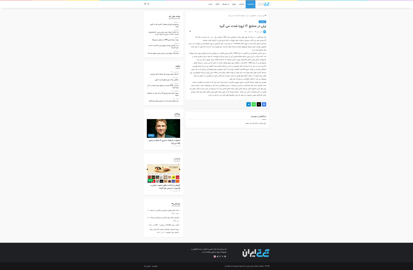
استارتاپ (241, 4)
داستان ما (154, 266)
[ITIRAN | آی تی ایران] (263, 4)
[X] (222, 256)
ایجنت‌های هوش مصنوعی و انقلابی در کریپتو (164, 210)
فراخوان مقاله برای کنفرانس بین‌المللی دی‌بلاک (164, 217)
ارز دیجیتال (225, 4)
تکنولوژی (251, 4)
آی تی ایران (261, 15)
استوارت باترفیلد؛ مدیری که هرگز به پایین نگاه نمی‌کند (164, 142)
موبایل (234, 4)
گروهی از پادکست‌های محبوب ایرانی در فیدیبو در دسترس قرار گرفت (165, 187)
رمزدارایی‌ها (176, 203)
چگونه (217, 4)
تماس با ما (147, 266)
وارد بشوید (248, 123)
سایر (211, 4)
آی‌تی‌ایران (259, 32)
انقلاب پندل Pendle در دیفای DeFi (167, 225)
